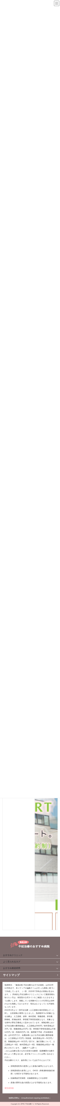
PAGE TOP (54, 1068)
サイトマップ (11, 975)
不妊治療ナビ (29, 1104)
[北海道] (46, 814)
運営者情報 (9, 1088)
